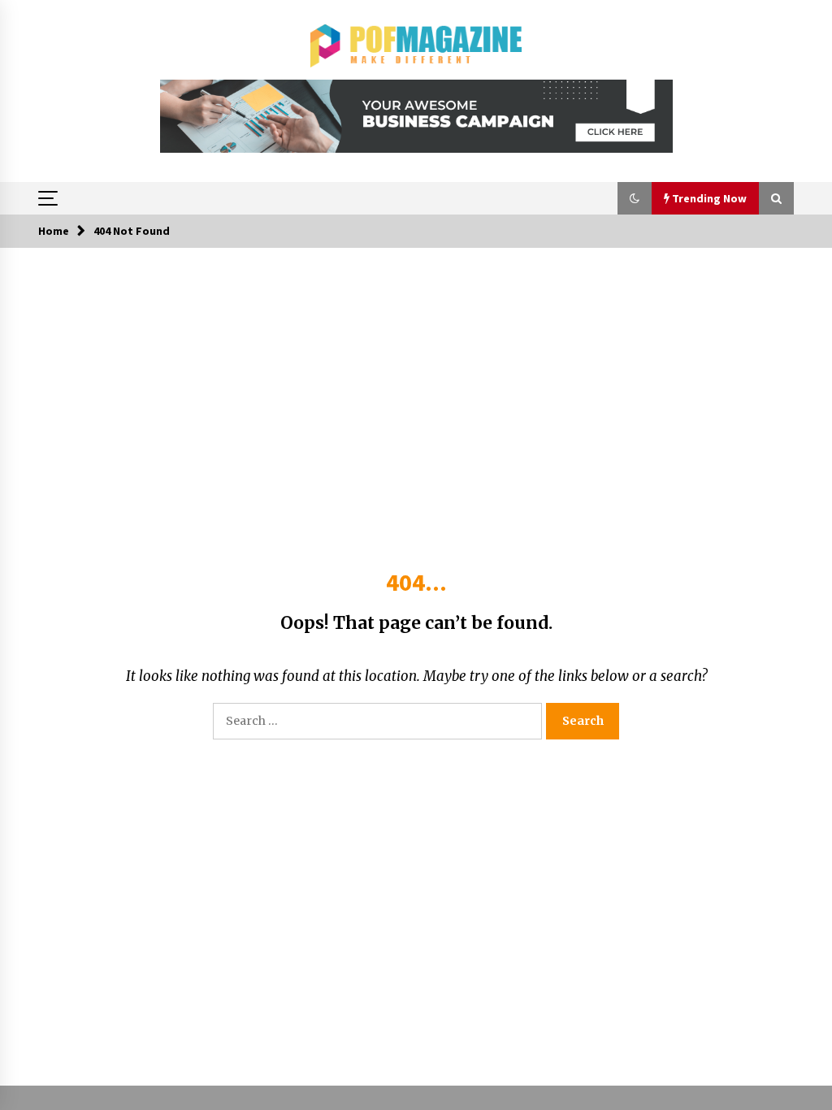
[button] (635, 198)
